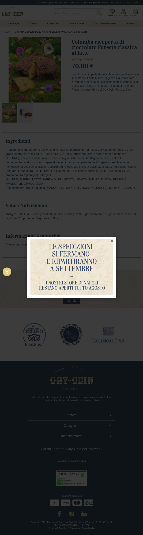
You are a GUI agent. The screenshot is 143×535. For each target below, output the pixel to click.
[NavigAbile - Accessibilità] (7, 272)
